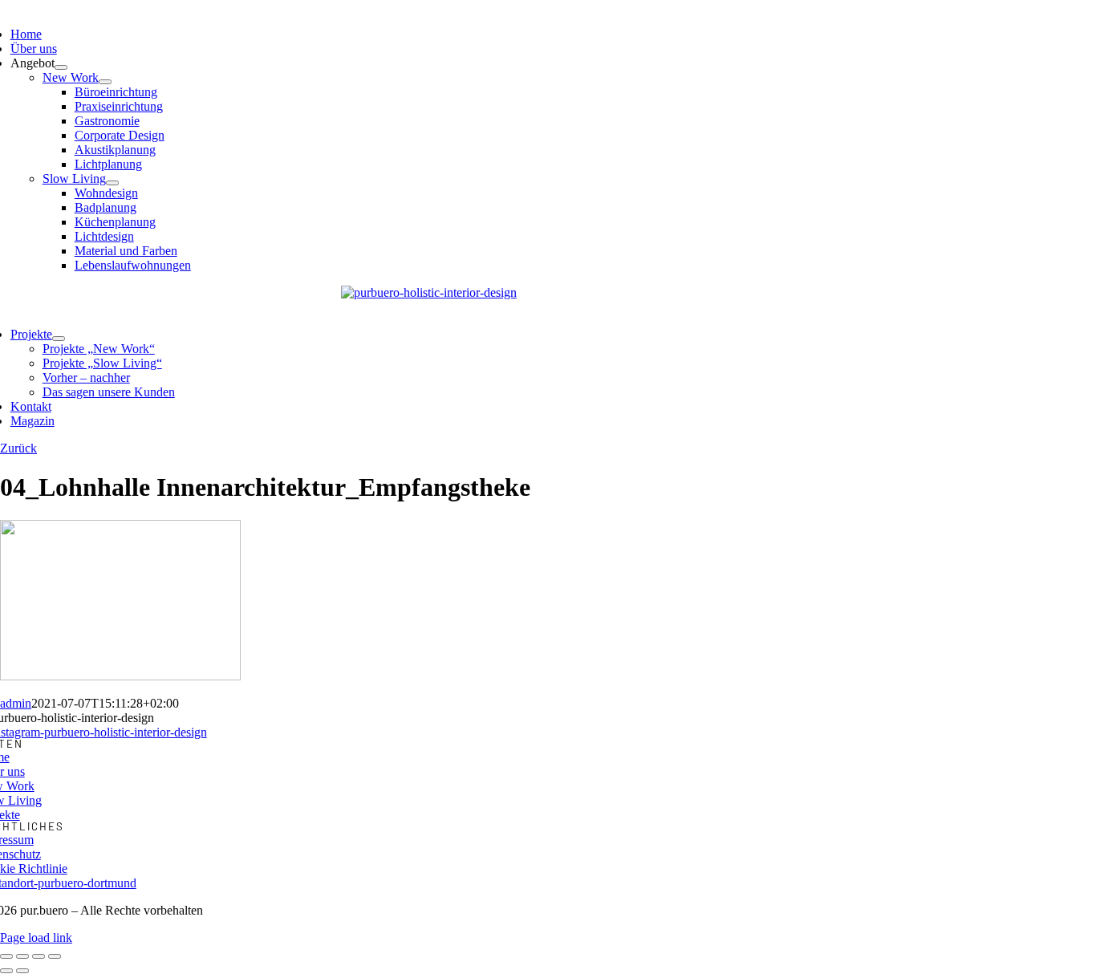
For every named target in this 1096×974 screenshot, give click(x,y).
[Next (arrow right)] (22, 970)
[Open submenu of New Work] (105, 81)
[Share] (22, 956)
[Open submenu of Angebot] (61, 67)
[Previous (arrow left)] (6, 970)
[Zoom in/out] (54, 956)
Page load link (36, 937)
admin (15, 703)
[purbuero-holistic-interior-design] (429, 292)
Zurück (18, 448)
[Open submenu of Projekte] (58, 338)
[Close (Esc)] (6, 956)
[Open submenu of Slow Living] (112, 183)
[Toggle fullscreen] (38, 956)
